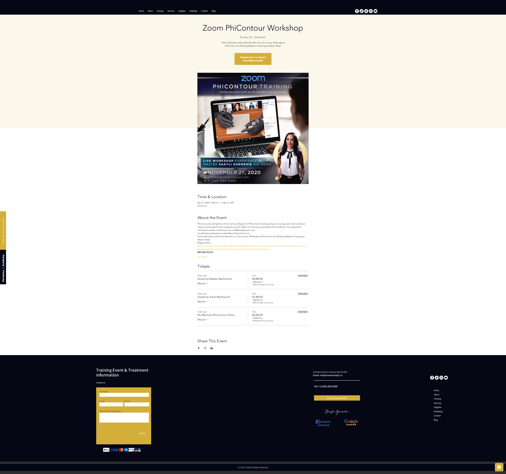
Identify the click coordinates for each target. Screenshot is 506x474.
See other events (253, 60)
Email (101, 401)
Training (437, 398)
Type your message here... (110, 411)
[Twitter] (366, 11)
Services (437, 403)
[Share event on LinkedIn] (211, 348)
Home (436, 390)
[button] (150, 11)
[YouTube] (375, 11)
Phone (127, 401)
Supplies (437, 407)
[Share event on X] (205, 348)
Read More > (204, 257)
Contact (437, 415)
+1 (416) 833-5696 (327, 386)
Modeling (438, 411)
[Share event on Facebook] (199, 348)
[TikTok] (362, 11)
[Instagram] (371, 11)
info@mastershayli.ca (331, 375)
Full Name (103, 392)
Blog (436, 420)
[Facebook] (357, 11)
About (436, 394)
